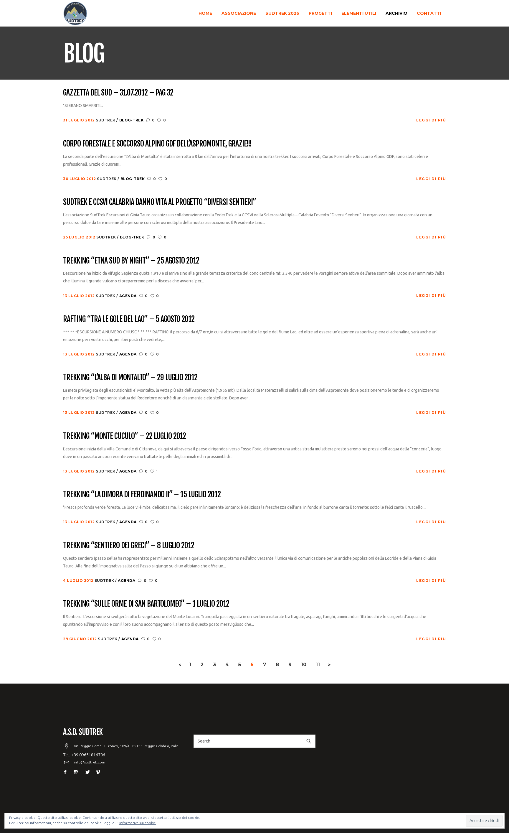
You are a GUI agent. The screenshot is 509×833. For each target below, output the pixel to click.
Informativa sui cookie (137, 823)
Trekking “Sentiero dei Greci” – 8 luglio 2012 (128, 545)
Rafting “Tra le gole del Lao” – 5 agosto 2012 (128, 319)
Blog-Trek (131, 120)
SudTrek (106, 120)
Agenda (128, 296)
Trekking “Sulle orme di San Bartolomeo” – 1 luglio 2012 (146, 604)
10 (303, 664)
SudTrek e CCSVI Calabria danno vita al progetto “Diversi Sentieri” (159, 202)
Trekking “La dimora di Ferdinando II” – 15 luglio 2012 (142, 494)
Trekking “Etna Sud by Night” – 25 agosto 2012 (131, 260)
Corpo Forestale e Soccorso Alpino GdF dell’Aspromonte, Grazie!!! (157, 143)
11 (318, 664)
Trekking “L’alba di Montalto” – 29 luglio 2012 (130, 377)
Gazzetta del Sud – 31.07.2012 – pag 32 (118, 92)
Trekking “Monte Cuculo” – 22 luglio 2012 (124, 436)
